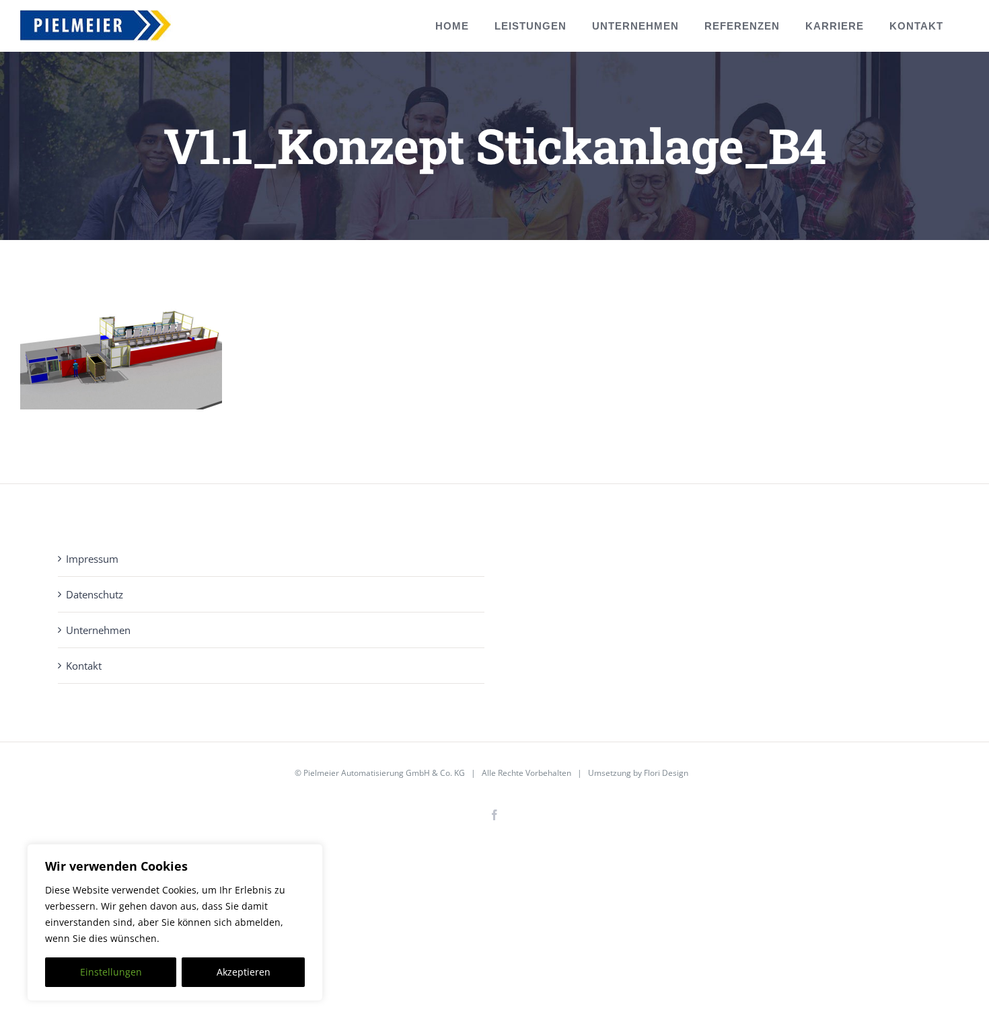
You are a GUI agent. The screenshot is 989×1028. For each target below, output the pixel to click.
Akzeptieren (243, 971)
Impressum (92, 558)
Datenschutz (94, 594)
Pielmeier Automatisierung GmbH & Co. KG (384, 773)
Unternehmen (98, 630)
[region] (175, 922)
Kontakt (84, 665)
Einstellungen (111, 971)
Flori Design (666, 773)
